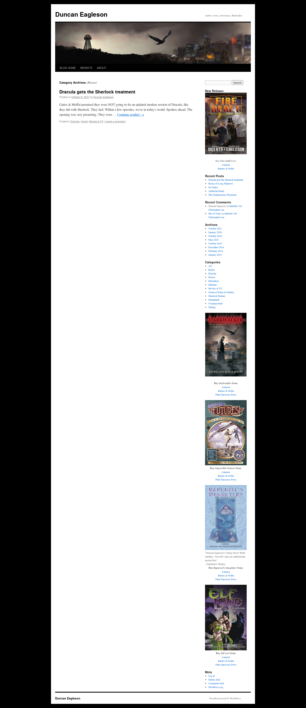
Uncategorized (215, 303)
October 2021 (215, 228)
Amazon (226, 164)
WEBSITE (86, 68)
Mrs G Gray (214, 213)
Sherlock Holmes (216, 295)
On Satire (213, 187)
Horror (84, 121)
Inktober (212, 284)
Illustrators (213, 280)
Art (210, 266)
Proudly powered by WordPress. (225, 698)
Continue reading (130, 114)
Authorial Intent (216, 191)
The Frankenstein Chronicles (222, 194)
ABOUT (101, 68)
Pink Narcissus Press (225, 394)
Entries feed (214, 679)
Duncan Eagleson (81, 14)
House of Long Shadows (220, 183)
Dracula (75, 121)
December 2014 (216, 247)
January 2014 (215, 254)
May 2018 (213, 239)
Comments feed (216, 683)
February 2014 (215, 251)
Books (211, 269)
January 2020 (215, 232)
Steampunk (213, 299)
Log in (211, 675)
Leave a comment (115, 121)
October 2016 (215, 243)
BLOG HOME (68, 68)
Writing (212, 307)
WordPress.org (215, 687)
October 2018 (215, 236)
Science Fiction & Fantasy (221, 292)
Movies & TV (96, 121)
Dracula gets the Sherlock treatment (97, 91)
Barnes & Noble (226, 168)
